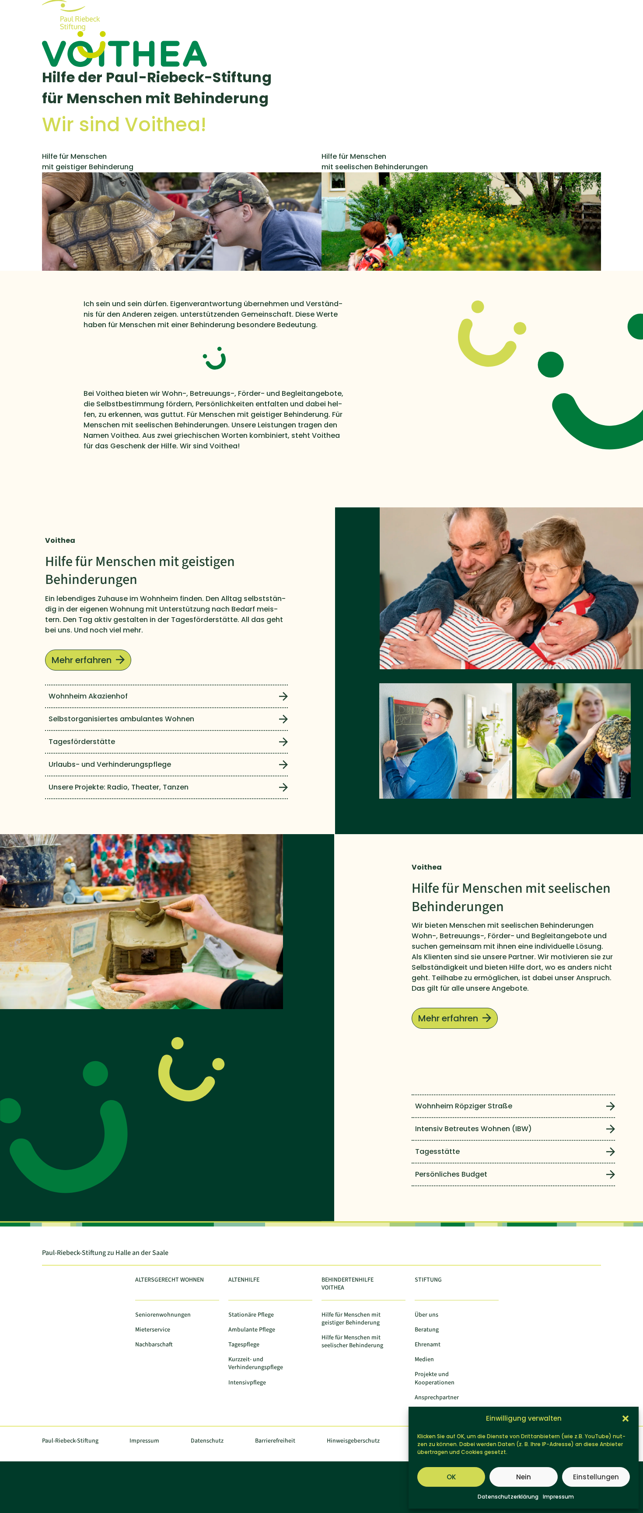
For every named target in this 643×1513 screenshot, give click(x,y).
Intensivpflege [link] (247, 1383)
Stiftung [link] (428, 1280)
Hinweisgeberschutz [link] (353, 1441)
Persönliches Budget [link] (451, 1174)
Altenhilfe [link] (243, 1280)
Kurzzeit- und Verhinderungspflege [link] (255, 1364)
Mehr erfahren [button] (82, 660)
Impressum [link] (558, 1496)
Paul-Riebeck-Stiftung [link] (70, 1441)
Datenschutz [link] (207, 1441)
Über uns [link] (426, 1315)
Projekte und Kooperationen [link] (434, 1378)
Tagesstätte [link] (437, 1151)
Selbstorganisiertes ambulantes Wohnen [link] (121, 719)
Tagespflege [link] (243, 1345)
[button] (625, 1418)
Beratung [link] (427, 1330)
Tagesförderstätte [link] (82, 742)
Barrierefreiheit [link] (275, 1441)
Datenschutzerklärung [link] (508, 1496)
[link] (78, 29)
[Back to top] (630, 1449)
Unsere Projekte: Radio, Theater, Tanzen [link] (119, 787)
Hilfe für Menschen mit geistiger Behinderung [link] (351, 1319)
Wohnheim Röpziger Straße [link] (463, 1106)
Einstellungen (596, 1477)
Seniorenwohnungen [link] (163, 1315)
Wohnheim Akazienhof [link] (88, 696)
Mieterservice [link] (152, 1330)
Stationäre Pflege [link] (251, 1315)
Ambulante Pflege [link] (251, 1330)
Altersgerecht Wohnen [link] (169, 1280)
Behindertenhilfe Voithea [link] (348, 1284)
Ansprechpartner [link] (437, 1398)
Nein (523, 1477)
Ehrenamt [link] (427, 1345)
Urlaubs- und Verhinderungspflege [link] (110, 764)
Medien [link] (424, 1360)
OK (451, 1477)
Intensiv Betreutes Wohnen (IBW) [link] (473, 1129)
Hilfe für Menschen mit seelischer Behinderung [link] (352, 1342)
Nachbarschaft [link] (154, 1345)
